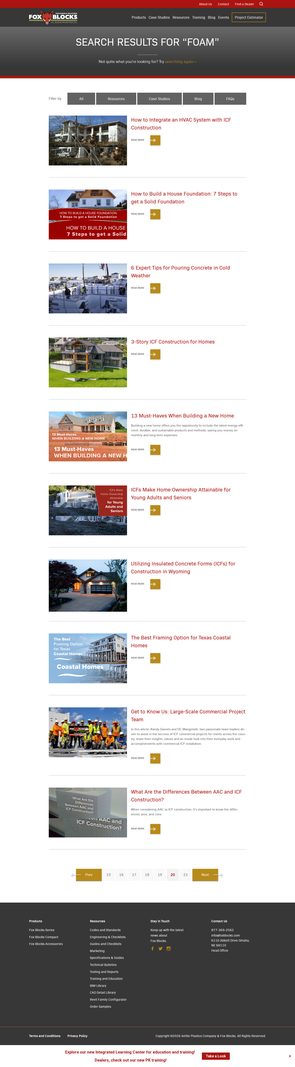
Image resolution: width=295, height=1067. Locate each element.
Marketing (97, 951)
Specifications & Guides (107, 957)
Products (139, 17)
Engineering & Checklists (108, 937)
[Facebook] (153, 950)
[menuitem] (139, 17)
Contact (223, 4)
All (81, 98)
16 (121, 874)
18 (147, 874)
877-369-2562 (222, 930)
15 (108, 874)
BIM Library (98, 985)
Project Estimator (249, 17)
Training (198, 17)
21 (185, 874)
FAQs (230, 98)
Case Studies (159, 17)
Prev (89, 874)
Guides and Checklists (105, 944)
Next (205, 874)
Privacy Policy (77, 1035)
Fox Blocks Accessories (46, 944)
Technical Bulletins (103, 964)
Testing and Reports (104, 972)
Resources (181, 17)
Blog (211, 17)
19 (160, 874)
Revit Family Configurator (108, 999)
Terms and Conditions (44, 1035)
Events (223, 17)
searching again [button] (179, 61)
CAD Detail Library (103, 992)
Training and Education (106, 978)
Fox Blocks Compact (43, 937)
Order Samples (100, 1006)
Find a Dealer (244, 4)
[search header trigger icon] (261, 4)
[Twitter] (161, 950)
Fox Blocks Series (41, 930)
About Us (205, 4)
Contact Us (219, 921)
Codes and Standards (105, 930)
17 (134, 874)
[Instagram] (169, 950)
